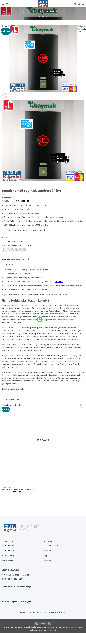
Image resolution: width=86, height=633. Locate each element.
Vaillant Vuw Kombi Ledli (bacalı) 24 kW (18, 489)
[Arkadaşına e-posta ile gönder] (16, 250)
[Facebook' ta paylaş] (8, 250)
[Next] (10, 94)
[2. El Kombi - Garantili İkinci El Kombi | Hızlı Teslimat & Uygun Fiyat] (43, 3)
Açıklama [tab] (6, 259)
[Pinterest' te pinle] (20, 250)
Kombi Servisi (7, 561)
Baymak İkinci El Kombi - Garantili (19, 245)
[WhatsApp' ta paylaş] (4, 250)
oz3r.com (34, 630)
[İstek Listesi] (75, 3)
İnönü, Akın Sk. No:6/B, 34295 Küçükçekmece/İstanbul (43, 612)
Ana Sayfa (28, 11)
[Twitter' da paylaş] (12, 250)
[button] (6, 3)
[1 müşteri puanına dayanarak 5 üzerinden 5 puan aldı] (43, 197)
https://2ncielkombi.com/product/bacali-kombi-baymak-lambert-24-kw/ (35, 295)
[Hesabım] (79, 3)
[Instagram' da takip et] (29, 527)
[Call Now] (40, 319)
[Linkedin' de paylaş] (24, 250)
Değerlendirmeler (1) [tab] (20, 259)
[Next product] (41, 15)
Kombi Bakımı (8, 550)
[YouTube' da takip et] (36, 527)
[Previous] (3, 183)
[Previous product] (45, 15)
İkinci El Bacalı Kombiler (50, 11)
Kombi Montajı (8, 545)
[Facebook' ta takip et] (22, 527)
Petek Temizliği (8, 555)
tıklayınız (59, 217)
